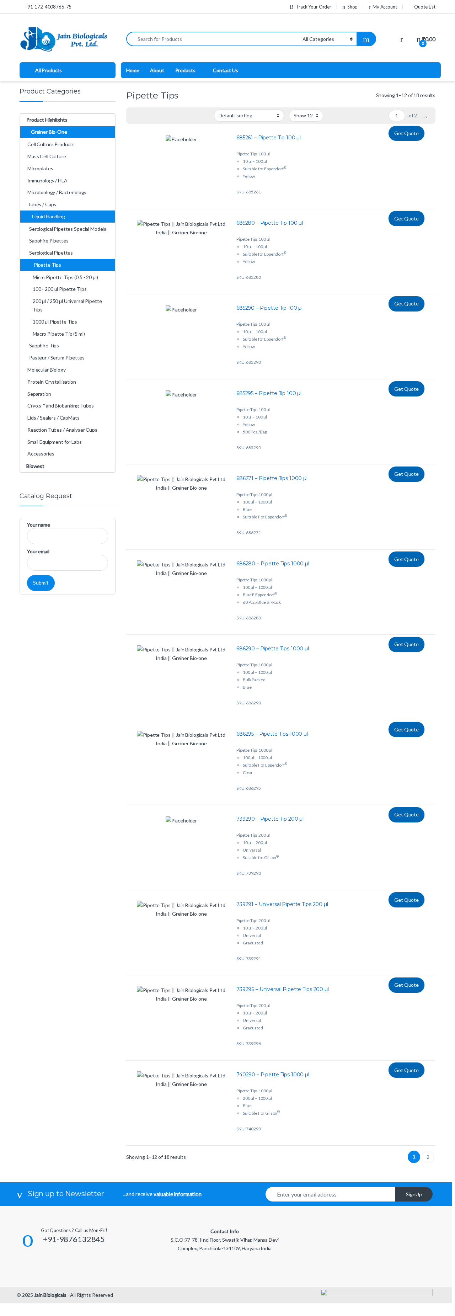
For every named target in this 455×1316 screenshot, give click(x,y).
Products (185, 70)
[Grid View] (146, 116)
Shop (352, 7)
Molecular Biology (46, 370)
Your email (38, 551)
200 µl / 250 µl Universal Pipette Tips (67, 305)
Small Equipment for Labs (54, 442)
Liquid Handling (48, 216)
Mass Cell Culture (46, 156)
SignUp (414, 1194)
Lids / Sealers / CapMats (53, 418)
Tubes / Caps (41, 204)
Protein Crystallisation (51, 382)
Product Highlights (46, 120)
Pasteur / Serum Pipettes (57, 358)
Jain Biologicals (50, 1295)
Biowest (35, 466)
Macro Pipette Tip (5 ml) (59, 334)
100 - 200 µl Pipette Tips (60, 289)
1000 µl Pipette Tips (55, 322)
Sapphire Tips (44, 345)
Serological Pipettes (51, 253)
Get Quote (406, 133)
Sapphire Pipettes (49, 241)
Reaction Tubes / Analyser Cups (62, 430)
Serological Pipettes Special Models (67, 229)
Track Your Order (313, 7)
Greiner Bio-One (49, 132)
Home (132, 70)
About (157, 70)
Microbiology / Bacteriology (56, 192)
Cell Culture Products (51, 144)
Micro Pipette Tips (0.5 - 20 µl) (65, 277)
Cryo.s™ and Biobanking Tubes (60, 406)
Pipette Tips (47, 265)
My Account (385, 7)
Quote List (424, 7)
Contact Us (225, 70)
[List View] (135, 116)
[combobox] (212, 39)
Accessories (40, 454)
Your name (38, 525)
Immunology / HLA (47, 180)
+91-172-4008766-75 (48, 7)
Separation (39, 394)
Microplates (40, 168)
